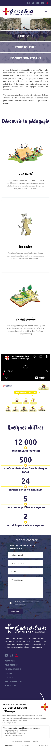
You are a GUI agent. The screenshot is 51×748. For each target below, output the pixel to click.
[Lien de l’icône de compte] (47, 3)
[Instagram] (42, 3)
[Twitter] (33, 3)
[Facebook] (28, 3)
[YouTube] (37, 3)
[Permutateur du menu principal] (46, 11)
